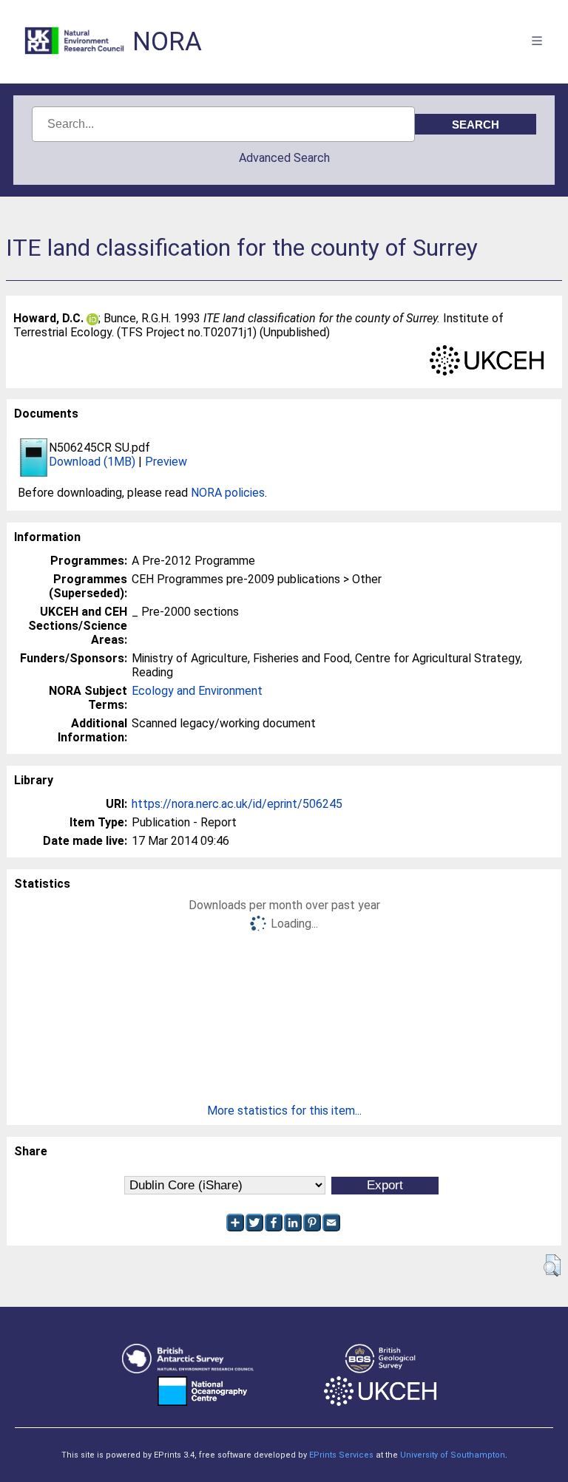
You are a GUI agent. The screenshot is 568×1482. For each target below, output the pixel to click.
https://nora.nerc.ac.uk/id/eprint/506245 (237, 804)
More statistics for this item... (284, 1111)
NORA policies (228, 493)
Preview (166, 462)
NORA (167, 42)
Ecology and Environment (197, 691)
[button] (552, 1265)
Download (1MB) (92, 462)
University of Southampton (452, 1455)
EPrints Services (341, 1455)
